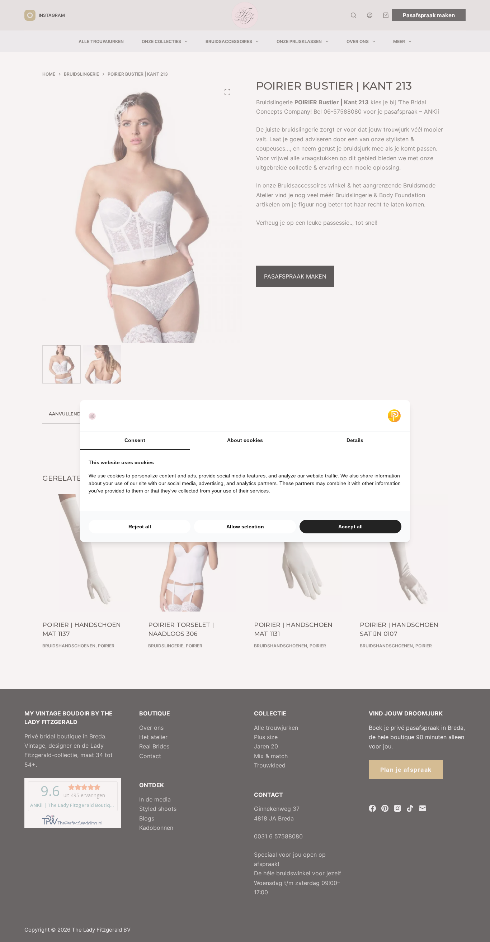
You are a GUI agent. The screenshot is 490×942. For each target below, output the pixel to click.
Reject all (139, 526)
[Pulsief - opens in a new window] (394, 416)
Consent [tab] (134, 440)
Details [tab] (355, 440)
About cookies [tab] (245, 440)
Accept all (350, 526)
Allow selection (245, 526)
